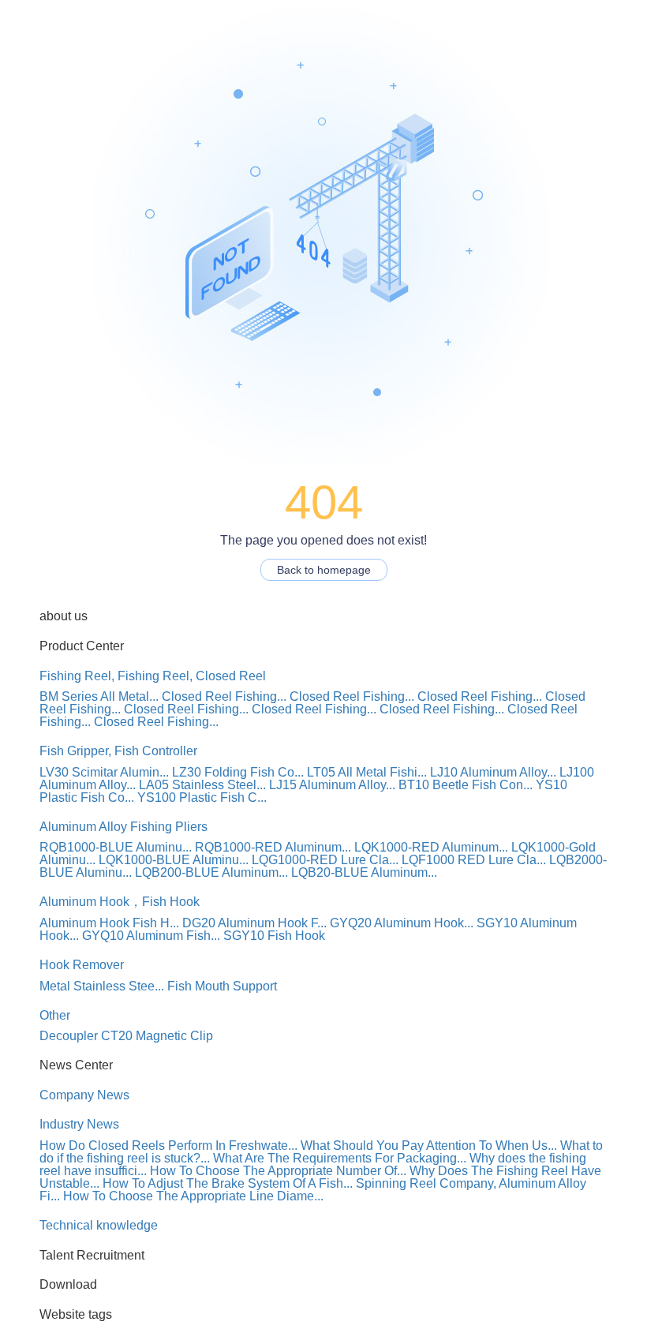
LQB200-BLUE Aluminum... (211, 872)
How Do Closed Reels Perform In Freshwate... (168, 1145)
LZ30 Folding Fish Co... (238, 772)
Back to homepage (324, 569)
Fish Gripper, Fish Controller (118, 751)
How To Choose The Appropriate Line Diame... (193, 1196)
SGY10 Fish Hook (274, 935)
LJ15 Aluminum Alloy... (332, 785)
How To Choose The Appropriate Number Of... (278, 1170)
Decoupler (68, 1036)
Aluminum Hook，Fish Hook (119, 901)
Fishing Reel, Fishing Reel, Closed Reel (152, 676)
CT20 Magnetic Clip (157, 1036)
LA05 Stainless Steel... (202, 785)
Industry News (79, 1124)
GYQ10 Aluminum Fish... (151, 935)
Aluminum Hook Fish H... (109, 923)
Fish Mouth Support (222, 986)
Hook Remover (81, 964)
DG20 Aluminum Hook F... (254, 923)
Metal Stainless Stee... (101, 986)
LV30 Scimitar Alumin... (104, 772)
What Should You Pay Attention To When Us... (429, 1145)
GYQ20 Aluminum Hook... (401, 923)
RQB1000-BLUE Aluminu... (115, 847)
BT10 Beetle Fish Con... (465, 785)
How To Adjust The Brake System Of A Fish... (228, 1183)
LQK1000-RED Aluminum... (431, 847)
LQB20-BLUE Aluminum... (364, 872)
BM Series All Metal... (99, 696)
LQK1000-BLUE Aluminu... (174, 860)
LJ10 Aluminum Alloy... (493, 772)
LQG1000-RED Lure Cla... (325, 860)
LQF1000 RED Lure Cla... (474, 860)
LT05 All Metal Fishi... (367, 772)
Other (54, 1015)
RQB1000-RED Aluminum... (273, 847)
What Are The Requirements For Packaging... (339, 1158)
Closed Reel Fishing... (224, 696)
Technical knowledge (98, 1225)
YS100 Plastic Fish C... (202, 797)
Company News (84, 1095)
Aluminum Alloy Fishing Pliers (123, 826)
